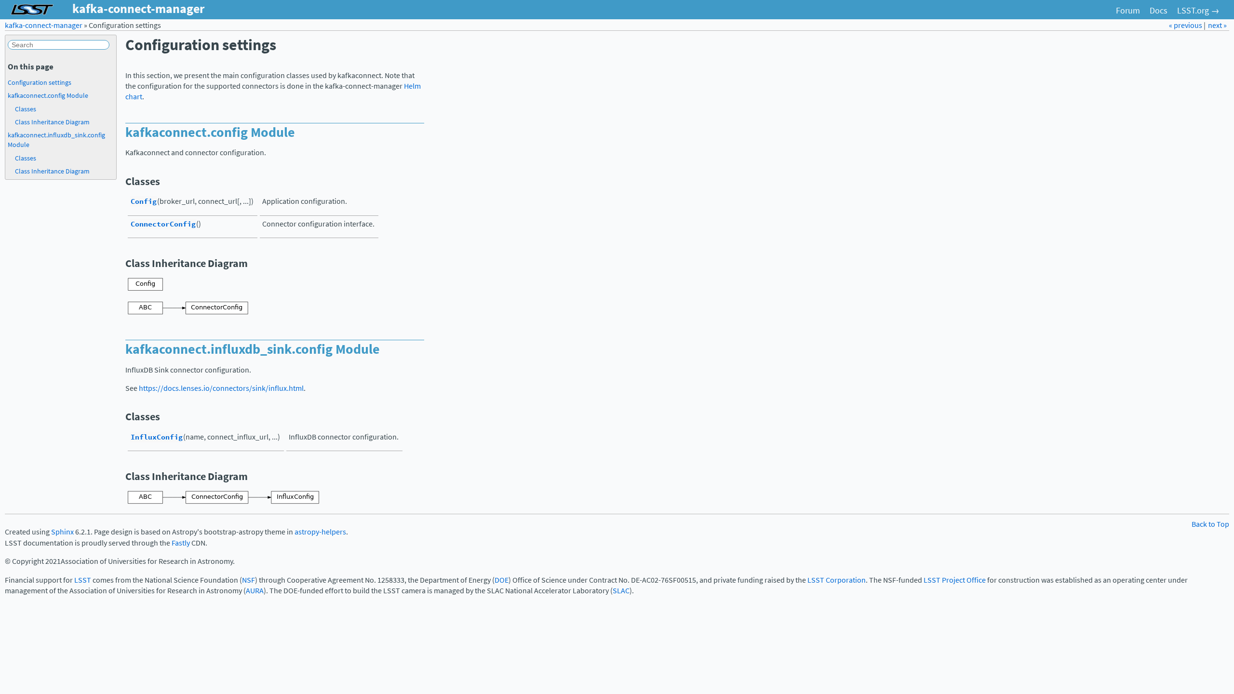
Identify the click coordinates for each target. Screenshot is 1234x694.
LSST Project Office (955, 580)
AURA (255, 591)
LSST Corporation (836, 580)
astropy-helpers (320, 532)
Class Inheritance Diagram (52, 122)
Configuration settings (39, 82)
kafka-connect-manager (43, 25)
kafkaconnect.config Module (48, 95)
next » (1217, 25)
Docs (1158, 10)
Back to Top (1210, 524)
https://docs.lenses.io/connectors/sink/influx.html (221, 388)
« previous (1186, 25)
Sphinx (62, 532)
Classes (25, 109)
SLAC (621, 591)
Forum (1128, 10)
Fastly (181, 543)
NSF (248, 580)
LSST (82, 580)
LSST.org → (1198, 10)
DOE (502, 580)
